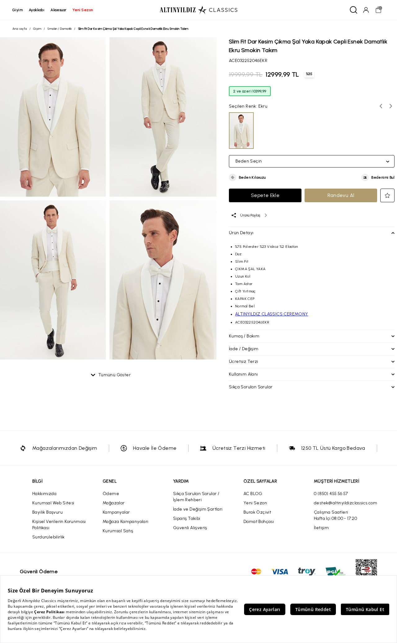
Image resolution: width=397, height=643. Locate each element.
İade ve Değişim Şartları (198, 509)
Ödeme (111, 493)
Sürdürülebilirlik (48, 537)
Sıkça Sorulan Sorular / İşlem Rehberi (196, 496)
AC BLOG (252, 493)
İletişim (321, 527)
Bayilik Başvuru (47, 512)
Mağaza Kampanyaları (126, 521)
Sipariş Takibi (186, 518)
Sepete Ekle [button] (265, 195)
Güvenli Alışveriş (190, 527)
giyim (17, 10)
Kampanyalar (116, 512)
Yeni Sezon (255, 503)
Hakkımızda (44, 493)
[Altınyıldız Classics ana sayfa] (198, 10)
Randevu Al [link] (341, 195)
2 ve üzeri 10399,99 (249, 91)
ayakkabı (36, 10)
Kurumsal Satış (118, 531)
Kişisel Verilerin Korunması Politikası (59, 524)
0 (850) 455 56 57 (331, 493)
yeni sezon (83, 10)
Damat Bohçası (258, 521)
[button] (247, 177)
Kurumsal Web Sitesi (53, 503)
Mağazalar (114, 503)
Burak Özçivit (257, 512)
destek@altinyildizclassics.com (345, 503)
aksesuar (58, 10)
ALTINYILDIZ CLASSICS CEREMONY (271, 314)
